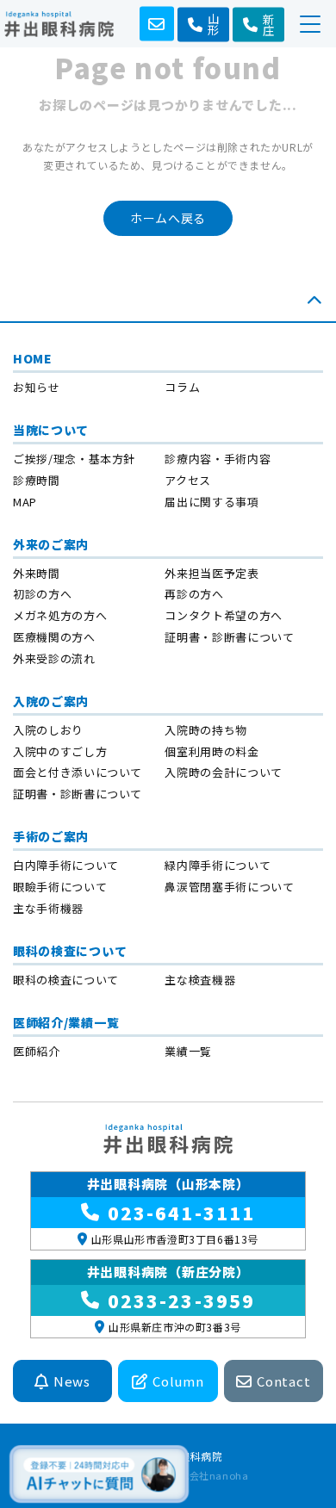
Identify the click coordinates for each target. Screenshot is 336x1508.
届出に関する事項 (211, 501)
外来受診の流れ (54, 658)
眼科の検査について (70, 950)
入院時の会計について (224, 772)
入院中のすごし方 (60, 751)
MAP (25, 501)
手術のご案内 (51, 836)
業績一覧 (188, 1051)
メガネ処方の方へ (60, 615)
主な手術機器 (48, 908)
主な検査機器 (200, 979)
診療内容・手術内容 (218, 458)
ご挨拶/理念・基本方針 (74, 458)
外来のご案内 (51, 544)
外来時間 (36, 573)
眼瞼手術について (60, 886)
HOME (33, 358)
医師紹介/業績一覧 (66, 1022)
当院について (51, 429)
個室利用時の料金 (211, 751)
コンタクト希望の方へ (224, 615)
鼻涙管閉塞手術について (229, 886)
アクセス (188, 480)
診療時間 (36, 480)
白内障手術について (66, 865)
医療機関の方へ (54, 637)
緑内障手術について (218, 865)
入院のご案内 (51, 701)
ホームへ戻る (168, 218)
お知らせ (36, 387)
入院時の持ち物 (206, 730)
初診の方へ (42, 594)
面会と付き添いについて (77, 772)
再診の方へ (194, 594)
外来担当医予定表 (211, 573)
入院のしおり (48, 730)
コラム (182, 387)
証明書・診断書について (229, 637)
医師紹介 (36, 1051)
